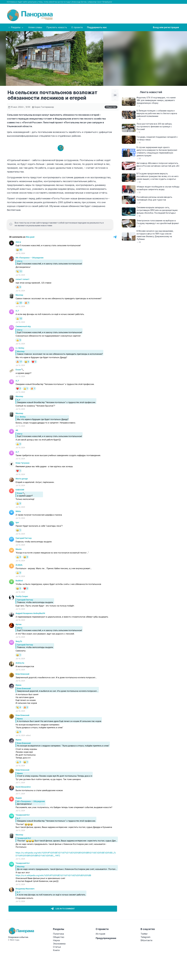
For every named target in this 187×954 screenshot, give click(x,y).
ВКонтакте (146, 940)
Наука (56, 940)
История (100, 933)
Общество (111, 107)
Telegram (145, 937)
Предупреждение (106, 938)
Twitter (144, 933)
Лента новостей (151, 92)
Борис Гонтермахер (44, 107)
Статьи (57, 947)
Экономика (59, 943)
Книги (56, 950)
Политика (58, 933)
